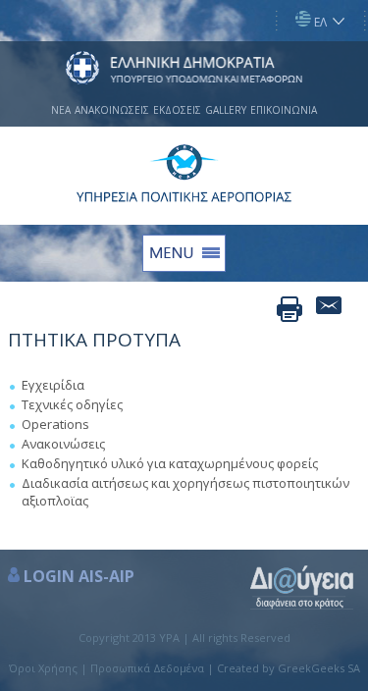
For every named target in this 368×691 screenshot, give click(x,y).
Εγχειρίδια (53, 385)
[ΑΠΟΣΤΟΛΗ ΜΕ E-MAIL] (329, 309)
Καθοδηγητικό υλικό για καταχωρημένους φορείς (170, 463)
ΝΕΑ (61, 110)
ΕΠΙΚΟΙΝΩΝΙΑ (283, 110)
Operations (55, 424)
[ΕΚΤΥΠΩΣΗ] (289, 309)
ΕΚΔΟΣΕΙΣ (177, 110)
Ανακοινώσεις (63, 443)
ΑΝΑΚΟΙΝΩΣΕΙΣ (112, 110)
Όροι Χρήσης (43, 668)
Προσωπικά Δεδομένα (147, 668)
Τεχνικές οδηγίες (72, 404)
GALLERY (225, 110)
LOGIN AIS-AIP (79, 576)
